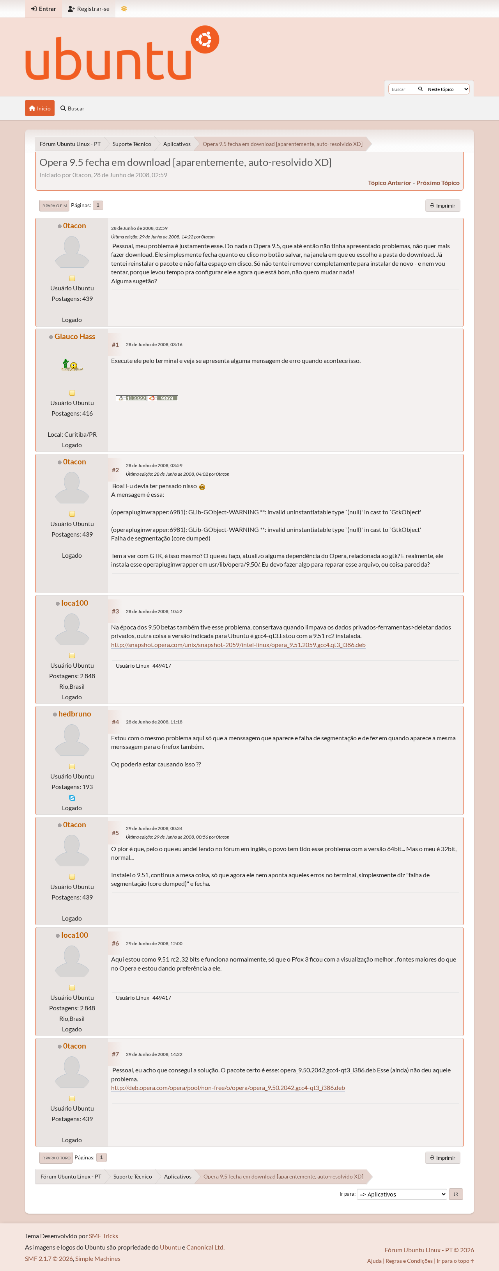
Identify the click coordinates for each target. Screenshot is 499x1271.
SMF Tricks (103, 1235)
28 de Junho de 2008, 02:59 (139, 228)
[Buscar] (420, 89)
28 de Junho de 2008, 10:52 (154, 611)
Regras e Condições (409, 1260)
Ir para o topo (56, 1157)
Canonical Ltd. (205, 1247)
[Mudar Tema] (124, 9)
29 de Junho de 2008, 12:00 (154, 943)
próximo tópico (438, 182)
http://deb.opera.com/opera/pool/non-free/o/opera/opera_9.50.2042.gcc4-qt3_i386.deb (228, 1087)
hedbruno (74, 713)
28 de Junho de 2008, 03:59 (154, 465)
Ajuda (374, 1260)
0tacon (74, 225)
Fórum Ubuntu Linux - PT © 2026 (429, 1249)
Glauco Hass (75, 336)
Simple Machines (97, 1258)
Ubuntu (170, 1247)
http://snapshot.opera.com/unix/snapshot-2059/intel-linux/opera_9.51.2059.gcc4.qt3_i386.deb (238, 644)
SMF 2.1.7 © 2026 (49, 1258)
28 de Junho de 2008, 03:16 (154, 344)
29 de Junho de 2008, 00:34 (154, 828)
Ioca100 (74, 602)
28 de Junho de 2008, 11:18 (154, 721)
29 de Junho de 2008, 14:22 (154, 1054)
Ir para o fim (54, 205)
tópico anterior (390, 182)
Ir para (347, 1194)
